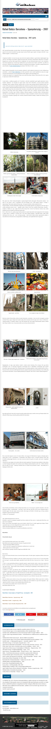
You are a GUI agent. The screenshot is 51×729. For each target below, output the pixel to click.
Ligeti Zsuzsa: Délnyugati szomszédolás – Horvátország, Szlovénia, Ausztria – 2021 (22, 644)
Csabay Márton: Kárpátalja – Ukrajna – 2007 (13, 671)
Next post (30, 620)
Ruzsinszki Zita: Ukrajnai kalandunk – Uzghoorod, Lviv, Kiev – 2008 (18, 659)
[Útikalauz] (25, 4)
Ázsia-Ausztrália (34, 727)
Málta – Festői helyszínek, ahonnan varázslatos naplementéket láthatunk (20, 653)
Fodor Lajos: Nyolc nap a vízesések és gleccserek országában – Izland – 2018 (21, 646)
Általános (40, 727)
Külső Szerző (9, 32)
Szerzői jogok (6, 708)
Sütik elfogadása (31, 725)
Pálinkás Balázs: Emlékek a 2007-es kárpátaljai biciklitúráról (17, 666)
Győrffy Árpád (6, 726)
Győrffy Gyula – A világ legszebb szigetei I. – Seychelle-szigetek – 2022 (19, 641)
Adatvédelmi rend (14, 708)
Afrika (46, 726)
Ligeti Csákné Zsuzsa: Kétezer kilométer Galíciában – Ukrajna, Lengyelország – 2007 (23, 668)
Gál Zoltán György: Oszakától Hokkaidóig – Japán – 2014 (16, 649)
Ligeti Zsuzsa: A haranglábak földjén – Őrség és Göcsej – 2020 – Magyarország (21, 651)
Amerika (28, 727)
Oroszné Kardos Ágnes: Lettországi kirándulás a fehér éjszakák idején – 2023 (21, 631)
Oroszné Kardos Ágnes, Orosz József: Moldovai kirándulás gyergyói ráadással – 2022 (23, 639)
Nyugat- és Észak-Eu (40, 726)
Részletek (24, 725)
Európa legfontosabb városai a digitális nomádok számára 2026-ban (19, 629)
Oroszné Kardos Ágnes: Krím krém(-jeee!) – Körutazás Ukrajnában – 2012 (20, 654)
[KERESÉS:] (41, 19)
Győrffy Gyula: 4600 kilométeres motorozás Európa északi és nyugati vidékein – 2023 (23, 632)
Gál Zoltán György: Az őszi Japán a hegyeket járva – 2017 (16, 643)
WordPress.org (6, 710)
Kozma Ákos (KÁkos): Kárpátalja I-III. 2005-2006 (14, 658)
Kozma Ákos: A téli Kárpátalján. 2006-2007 (13, 665)
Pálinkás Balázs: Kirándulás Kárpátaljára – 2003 (14, 670)
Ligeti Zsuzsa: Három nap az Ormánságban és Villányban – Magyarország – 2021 (22, 648)
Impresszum (5, 706)
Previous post (21, 620)
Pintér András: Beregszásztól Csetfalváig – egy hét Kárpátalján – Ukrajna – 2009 (22, 656)
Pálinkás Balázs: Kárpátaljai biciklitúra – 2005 (13, 661)
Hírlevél (45, 727)
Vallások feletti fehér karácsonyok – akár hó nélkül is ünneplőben (18, 637)
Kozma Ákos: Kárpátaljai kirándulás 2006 (12, 663)
